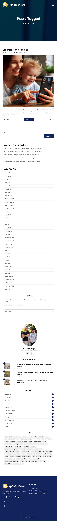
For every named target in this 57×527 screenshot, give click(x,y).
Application (8, 394)
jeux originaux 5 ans (9, 456)
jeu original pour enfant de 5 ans (44, 453)
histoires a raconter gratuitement (12, 449)
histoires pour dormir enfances (12, 451)
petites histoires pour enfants (11, 461)
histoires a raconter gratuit (30, 446)
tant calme (42, 461)
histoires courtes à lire (27, 449)
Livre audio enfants (37, 456)
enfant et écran (37, 441)
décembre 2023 (9, 276)
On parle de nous (10, 420)
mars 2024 (8, 266)
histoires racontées (47, 451)
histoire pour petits (43, 444)
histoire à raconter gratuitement (27, 453)
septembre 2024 (9, 247)
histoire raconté (18, 446)
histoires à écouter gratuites (11, 453)
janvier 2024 (8, 273)
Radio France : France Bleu (37, 493)
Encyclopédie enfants (10, 441)
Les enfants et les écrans (15, 49)
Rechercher (7, 133)
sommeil (28, 461)
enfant (30, 441)
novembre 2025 (9, 202)
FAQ (4, 506)
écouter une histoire (18, 463)
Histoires (16, 52)
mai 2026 (7, 182)
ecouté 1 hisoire (47, 439)
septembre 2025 (9, 208)
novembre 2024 (9, 241)
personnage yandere (10, 458)
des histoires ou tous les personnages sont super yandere (18, 439)
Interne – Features (10, 407)
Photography (8, 423)
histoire (44, 441)
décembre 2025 (9, 199)
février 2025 (8, 231)
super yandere (35, 461)
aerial (15, 436)
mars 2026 (8, 189)
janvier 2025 (8, 234)
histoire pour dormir (18, 444)
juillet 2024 (8, 253)
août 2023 (7, 289)
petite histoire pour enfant (34, 458)
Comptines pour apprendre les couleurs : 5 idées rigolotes (20, 158)
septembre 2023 (9, 286)
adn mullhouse (8, 436)
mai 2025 (7, 221)
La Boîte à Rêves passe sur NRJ (38, 491)
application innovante (23, 436)
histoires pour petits (36, 451)
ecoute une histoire (37, 439)
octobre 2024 (9, 244)
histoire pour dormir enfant (31, 444)
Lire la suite (29, 119)
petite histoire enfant (21, 458)
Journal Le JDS (33, 488)
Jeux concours (9, 413)
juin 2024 (7, 257)
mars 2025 (8, 228)
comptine (47, 436)
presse (22, 461)
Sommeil (7, 426)
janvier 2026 (8, 195)
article (31, 436)
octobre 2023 (8, 283)
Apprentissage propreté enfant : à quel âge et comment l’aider (22, 161)
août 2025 (8, 211)
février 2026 (8, 192)
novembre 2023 (9, 279)
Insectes (7, 404)
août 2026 (8, 173)
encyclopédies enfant (22, 441)
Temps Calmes (8, 463)
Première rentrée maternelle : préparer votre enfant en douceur (22, 148)
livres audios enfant (47, 456)
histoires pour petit (25, 451)
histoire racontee (9, 446)
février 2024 (8, 270)
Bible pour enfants (39, 436)
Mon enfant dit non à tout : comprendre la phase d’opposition (21, 154)
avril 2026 (7, 186)
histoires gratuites (38, 449)
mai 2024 (7, 260)
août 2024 (8, 250)
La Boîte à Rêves (7, 52)
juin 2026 (7, 179)
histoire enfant (8, 444)
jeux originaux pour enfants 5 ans (23, 456)
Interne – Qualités (10, 410)
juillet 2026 (8, 176)
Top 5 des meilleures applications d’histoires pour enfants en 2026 (23, 151)
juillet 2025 (8, 215)
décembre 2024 (9, 237)
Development (9, 397)
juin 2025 (7, 218)
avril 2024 (7, 263)
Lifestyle (7, 417)
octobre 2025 (9, 205)
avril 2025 (8, 224)
